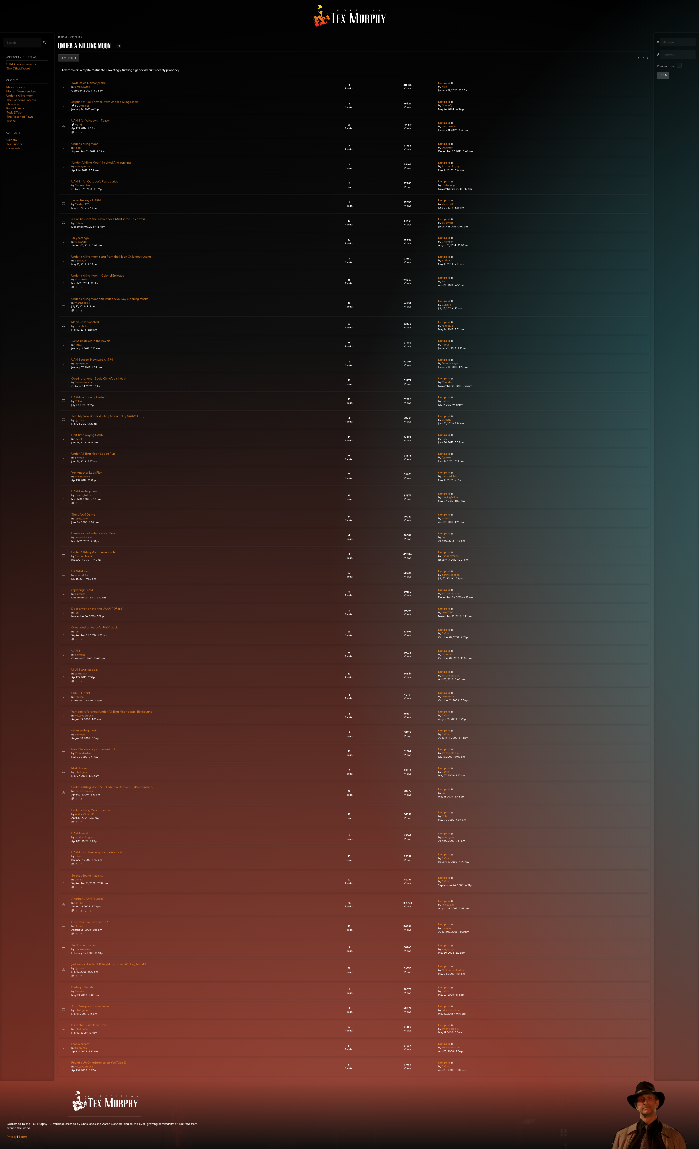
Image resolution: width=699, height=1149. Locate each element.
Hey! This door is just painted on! (93, 749)
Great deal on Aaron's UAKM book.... (95, 627)
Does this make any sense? (89, 922)
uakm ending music (84, 730)
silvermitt (447, 204)
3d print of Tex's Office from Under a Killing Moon (104, 102)
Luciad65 (447, 147)
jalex (77, 147)
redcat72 (447, 325)
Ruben (79, 223)
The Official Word (18, 68)
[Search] (44, 43)
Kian (444, 86)
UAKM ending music (84, 491)
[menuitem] (12, 1136)
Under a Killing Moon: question (91, 810)
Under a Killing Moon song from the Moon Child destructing (111, 256)
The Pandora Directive (21, 100)
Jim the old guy (450, 166)
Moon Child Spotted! (85, 322)
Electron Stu (82, 185)
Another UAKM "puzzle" (87, 898)
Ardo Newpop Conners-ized (90, 1006)
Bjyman (79, 420)
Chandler (447, 241)
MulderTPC (82, 204)
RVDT (78, 438)
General (11, 140)
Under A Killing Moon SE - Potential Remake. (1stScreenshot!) (112, 787)
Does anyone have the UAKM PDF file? (97, 608)
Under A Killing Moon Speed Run (93, 453)
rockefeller (81, 279)
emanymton (82, 86)
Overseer (12, 104)
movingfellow (83, 495)
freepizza (81, 1047)
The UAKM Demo (83, 514)
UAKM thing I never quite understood (96, 852)
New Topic (67, 58)
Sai (443, 281)
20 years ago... (80, 238)
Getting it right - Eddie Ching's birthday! (98, 378)
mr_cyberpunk (84, 715)
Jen (77, 612)
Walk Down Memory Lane (88, 83)
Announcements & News (21, 57)
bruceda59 (81, 575)
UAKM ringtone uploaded (88, 397)
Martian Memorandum (21, 91)
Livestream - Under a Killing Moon (93, 533)
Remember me (666, 66)
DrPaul (79, 879)
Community (13, 132)
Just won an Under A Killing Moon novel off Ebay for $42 (108, 964)
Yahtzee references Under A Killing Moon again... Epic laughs (111, 711)
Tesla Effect (14, 112)
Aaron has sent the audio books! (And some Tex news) (108, 219)
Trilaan (79, 401)
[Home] (349, 16)
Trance (11, 121)
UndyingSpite (450, 185)
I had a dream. (80, 1044)
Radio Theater (16, 108)
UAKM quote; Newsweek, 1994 (92, 359)
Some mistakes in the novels (90, 341)
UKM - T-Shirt (80, 693)
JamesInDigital (83, 537)
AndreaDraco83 (84, 814)
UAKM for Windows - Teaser (90, 120)
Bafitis (445, 401)
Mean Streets (15, 87)
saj (80, 124)
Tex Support (15, 144)
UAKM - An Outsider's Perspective (94, 181)
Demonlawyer (450, 363)
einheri (446, 518)
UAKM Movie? (80, 571)
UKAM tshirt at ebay (84, 669)
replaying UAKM (82, 590)
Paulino (79, 696)
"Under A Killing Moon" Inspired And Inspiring (101, 162)
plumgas (80, 594)
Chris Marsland (83, 753)
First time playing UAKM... (88, 435)
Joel (444, 793)
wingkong (448, 949)
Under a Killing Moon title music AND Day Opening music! (109, 299)
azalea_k (80, 260)
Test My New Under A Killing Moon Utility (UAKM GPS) (107, 416)
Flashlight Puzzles (83, 987)
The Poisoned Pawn (19, 117)
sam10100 (447, 612)
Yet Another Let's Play (86, 472)
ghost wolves (450, 126)
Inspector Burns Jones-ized (89, 1025)
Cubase (446, 304)
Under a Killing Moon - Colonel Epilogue (97, 275)
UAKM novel (79, 833)
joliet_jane (81, 518)
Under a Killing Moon (19, 96)
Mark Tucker (79, 768)
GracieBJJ (84, 105)
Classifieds (13, 148)
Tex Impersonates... (84, 945)
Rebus (78, 344)
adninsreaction (451, 574)
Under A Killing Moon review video (94, 552)
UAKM (75, 650)
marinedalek (82, 302)
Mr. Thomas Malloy (453, 970)
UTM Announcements (21, 64)
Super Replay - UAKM (86, 200)
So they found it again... (87, 875)
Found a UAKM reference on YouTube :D (99, 1062)
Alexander (81, 241)
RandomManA (83, 556)
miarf (78, 856)
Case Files (12, 80)
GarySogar (81, 363)
